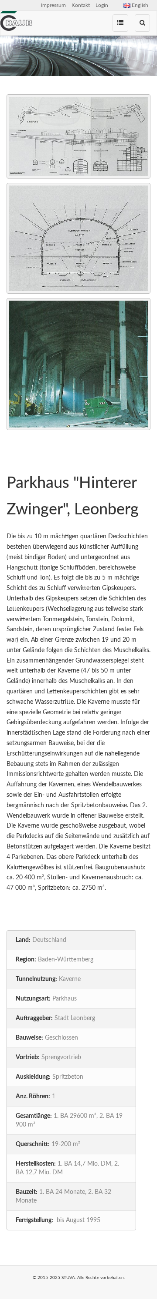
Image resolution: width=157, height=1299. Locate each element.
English (139, 5)
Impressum (53, 5)
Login (102, 5)
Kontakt (81, 5)
